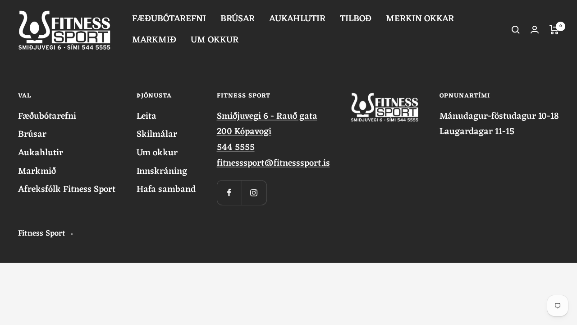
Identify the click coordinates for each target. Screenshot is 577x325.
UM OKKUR (214, 40)
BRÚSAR (237, 19)
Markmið (37, 172)
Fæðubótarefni (47, 117)
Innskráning (162, 172)
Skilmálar (157, 135)
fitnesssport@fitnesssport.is (273, 163)
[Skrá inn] (535, 29)
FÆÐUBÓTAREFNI (169, 19)
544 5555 (236, 147)
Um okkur (157, 153)
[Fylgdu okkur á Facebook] (229, 192)
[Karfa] (554, 29)
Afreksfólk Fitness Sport (66, 190)
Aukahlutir (40, 153)
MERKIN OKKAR (420, 19)
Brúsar (32, 135)
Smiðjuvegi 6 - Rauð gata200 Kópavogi (267, 124)
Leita (146, 117)
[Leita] (516, 30)
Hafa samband (166, 190)
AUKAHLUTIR (297, 19)
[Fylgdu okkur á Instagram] (254, 192)
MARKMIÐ (154, 40)
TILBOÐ (355, 19)
